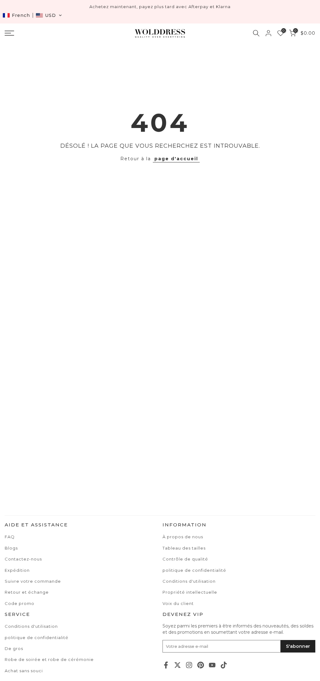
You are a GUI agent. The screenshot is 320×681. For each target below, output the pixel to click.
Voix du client (178, 603)
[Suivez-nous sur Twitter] (177, 664)
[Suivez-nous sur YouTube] (212, 664)
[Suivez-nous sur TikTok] (223, 664)
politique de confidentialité (36, 637)
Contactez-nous (23, 558)
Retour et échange (27, 592)
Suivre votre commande (33, 581)
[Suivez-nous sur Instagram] (189, 664)
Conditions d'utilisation (31, 626)
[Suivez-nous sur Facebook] (165, 664)
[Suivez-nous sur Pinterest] (200, 664)
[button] (32, 15)
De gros (14, 648)
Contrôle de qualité (185, 558)
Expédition (17, 570)
